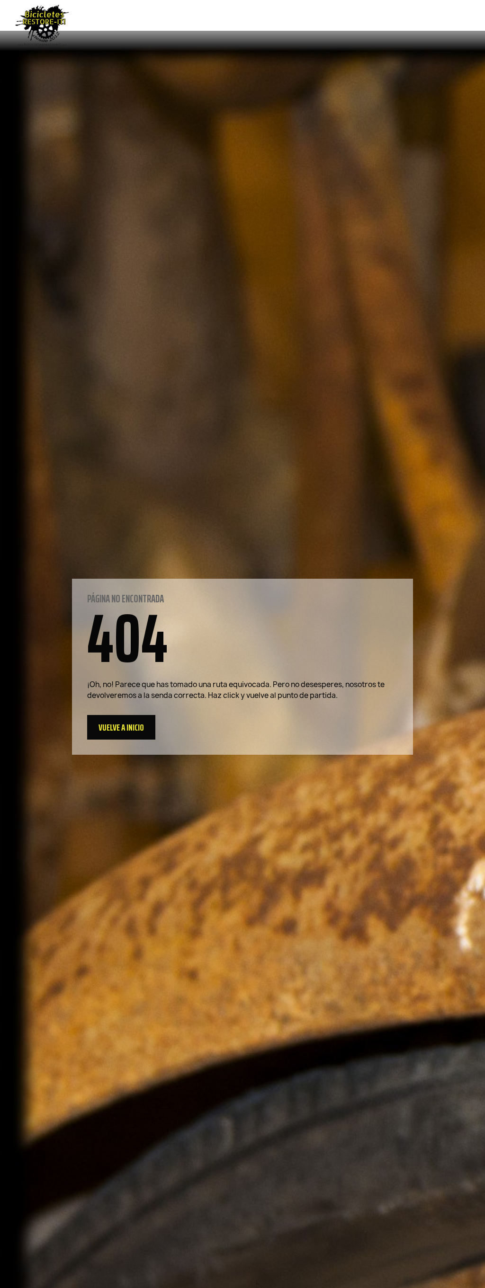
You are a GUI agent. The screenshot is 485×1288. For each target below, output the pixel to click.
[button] (121, 727)
